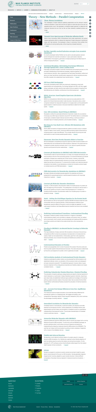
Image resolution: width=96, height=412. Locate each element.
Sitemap (51, 406)
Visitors (10, 400)
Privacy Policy (44, 406)
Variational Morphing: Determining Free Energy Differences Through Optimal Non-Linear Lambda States (64, 66)
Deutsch (76, 3)
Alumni (10, 383)
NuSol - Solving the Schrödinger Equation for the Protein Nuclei (65, 198)
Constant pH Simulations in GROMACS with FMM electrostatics (65, 152)
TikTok (38, 390)
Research (12, 20)
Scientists (10, 390)
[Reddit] (90, 23)
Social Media (39, 381)
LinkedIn (38, 383)
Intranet (81, 384)
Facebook (38, 388)
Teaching (12, 33)
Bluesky (38, 386)
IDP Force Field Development (53, 82)
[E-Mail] (90, 33)
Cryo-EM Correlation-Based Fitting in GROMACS (60, 112)
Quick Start (12, 381)
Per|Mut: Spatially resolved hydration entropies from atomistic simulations (65, 52)
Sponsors (10, 397)
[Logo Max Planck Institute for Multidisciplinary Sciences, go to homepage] (34, 4)
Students (10, 395)
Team (11, 17)
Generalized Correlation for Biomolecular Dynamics (61, 303)
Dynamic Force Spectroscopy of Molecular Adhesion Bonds (63, 36)
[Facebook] (90, 17)
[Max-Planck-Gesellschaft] (10, 407)
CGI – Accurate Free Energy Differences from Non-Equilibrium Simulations (65, 289)
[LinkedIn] (90, 20)
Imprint (38, 406)
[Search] (87, 4)
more (47, 32)
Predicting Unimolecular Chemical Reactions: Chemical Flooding (65, 272)
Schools (10, 393)
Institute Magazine (81, 381)
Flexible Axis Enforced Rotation (54, 335)
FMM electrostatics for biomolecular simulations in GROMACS (64, 171)
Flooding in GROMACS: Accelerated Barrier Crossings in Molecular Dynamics (66, 229)
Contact (68, 381)
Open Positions (14, 27)
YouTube (38, 393)
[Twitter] (90, 27)
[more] (63, 60)
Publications (13, 23)
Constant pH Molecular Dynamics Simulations (59, 183)
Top (86, 375)
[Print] (90, 36)
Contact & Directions (15, 40)
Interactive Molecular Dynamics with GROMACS (60, 318)
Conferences (13, 30)
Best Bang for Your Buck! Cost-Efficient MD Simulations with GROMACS (64, 125)
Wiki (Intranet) (14, 37)
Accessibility (57, 406)
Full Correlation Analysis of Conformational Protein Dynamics (64, 257)
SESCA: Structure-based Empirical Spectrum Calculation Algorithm (62, 96)
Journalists (11, 388)
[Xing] (90, 30)
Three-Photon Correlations (53, 20)
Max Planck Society (68, 384)
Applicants (11, 386)
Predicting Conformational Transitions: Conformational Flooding (66, 213)
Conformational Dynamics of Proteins (56, 245)
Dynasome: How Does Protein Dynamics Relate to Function (63, 139)
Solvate (46, 350)
